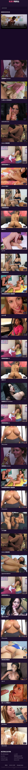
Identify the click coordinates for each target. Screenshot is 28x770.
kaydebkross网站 (4, 759)
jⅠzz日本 (16, 754)
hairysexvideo (16, 759)
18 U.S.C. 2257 (12, 765)
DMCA (6, 765)
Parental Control (20, 765)
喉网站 (14, 1)
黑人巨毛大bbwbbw (4, 754)
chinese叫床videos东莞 (18, 757)
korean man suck (4, 757)
